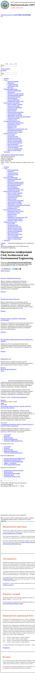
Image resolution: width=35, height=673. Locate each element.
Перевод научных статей (14, 139)
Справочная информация (14, 107)
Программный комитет (14, 96)
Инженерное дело (6, 359)
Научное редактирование (14, 141)
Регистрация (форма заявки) (12, 464)
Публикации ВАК (12, 136)
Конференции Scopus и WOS (12, 460)
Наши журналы (11, 110)
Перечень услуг (12, 127)
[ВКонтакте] (17, 269)
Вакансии (10, 87)
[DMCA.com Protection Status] (17, 509)
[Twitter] (13, 269)
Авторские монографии (14, 113)
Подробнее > (6, 647)
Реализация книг (12, 109)
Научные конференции (10, 89)
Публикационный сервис (14, 130)
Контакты (3, 70)
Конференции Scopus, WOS (15, 101)
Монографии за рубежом (14, 115)
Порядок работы (12, 126)
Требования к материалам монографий (18, 116)
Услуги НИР (11, 135)
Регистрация (11, 92)
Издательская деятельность (12, 103)
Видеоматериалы (12, 98)
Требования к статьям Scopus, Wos (17, 129)
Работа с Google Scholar (14, 150)
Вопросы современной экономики (11, 278)
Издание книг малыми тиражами (13, 470)
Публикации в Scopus (13, 124)
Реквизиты (10, 83)
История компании (13, 81)
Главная (6, 78)
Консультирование (12, 144)
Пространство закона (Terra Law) (10, 299)
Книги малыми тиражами (14, 104)
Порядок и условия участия (15, 93)
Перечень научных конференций (13, 461)
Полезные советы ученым (15, 132)
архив (2, 370)
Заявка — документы (10, 463)
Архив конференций (13, 100)
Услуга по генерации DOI (14, 149)
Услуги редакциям (12, 147)
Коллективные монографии (15, 112)
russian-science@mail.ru (17, 154)
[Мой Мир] (20, 269)
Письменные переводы (14, 138)
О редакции (7, 434)
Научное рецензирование (14, 142)
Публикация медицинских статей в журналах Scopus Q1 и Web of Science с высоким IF (17, 425)
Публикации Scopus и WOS (12, 121)
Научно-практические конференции (14, 458)
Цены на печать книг (13, 106)
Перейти (3, 291)
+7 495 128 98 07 (5, 69)
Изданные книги (12, 119)
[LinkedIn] (15, 269)
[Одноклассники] (18, 269)
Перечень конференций (14, 90)
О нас (5, 80)
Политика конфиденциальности (13, 440)
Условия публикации (13, 118)
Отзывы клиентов (12, 84)
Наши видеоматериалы (11, 439)
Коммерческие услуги (10, 133)
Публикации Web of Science (15, 122)
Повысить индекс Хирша (14, 145)
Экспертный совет (12, 86)
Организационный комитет (15, 95)
